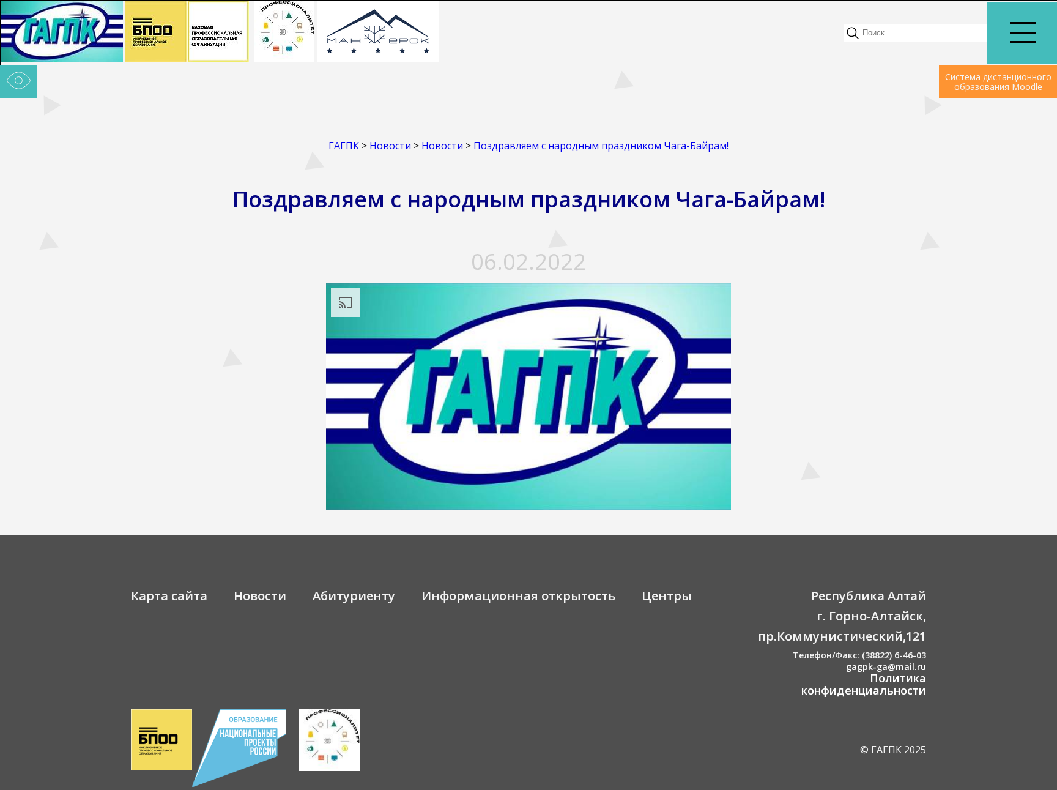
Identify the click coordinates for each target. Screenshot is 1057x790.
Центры (667, 595)
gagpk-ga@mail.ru (886, 667)
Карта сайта (169, 595)
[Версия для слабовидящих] (19, 82)
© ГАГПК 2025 (893, 749)
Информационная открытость (518, 595)
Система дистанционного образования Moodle (998, 81)
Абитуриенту (354, 595)
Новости (260, 595)
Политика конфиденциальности (863, 684)
